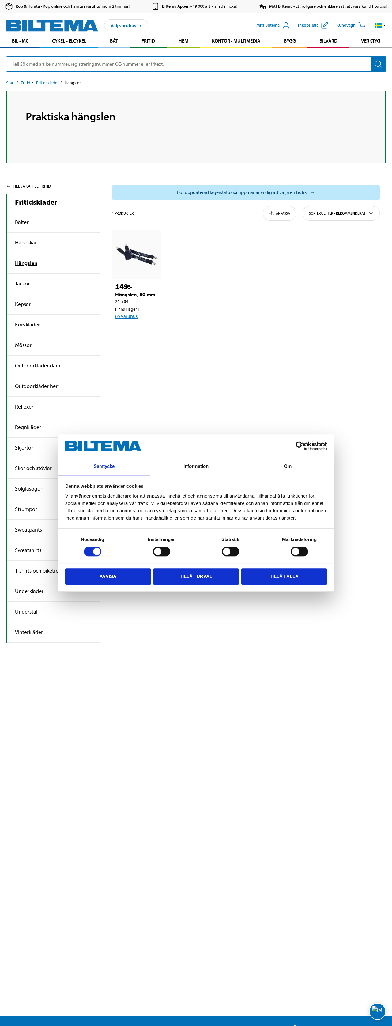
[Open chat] (377, 1011)
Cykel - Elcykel (69, 41)
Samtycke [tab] (104, 466)
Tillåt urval (196, 576)
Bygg (290, 41)
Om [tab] (288, 466)
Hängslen (26, 263)
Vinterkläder (29, 632)
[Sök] (378, 64)
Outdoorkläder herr (37, 386)
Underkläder (29, 591)
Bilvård (328, 41)
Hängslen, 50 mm (135, 294)
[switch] (161, 551)
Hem (183, 41)
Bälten (22, 222)
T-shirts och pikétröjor (40, 570)
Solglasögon (29, 488)
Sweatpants (28, 529)
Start (10, 82)
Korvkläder (27, 324)
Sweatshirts (28, 550)
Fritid (148, 41)
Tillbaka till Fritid (32, 186)
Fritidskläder (47, 82)
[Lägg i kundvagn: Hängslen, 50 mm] (140, 332)
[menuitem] (20, 41)
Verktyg (370, 41)
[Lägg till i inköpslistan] (122, 332)
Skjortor (24, 447)
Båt (114, 41)
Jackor (22, 283)
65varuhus (126, 316)
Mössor (23, 345)
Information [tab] (196, 466)
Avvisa (108, 576)
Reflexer (24, 406)
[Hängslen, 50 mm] (136, 254)
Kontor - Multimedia (236, 41)
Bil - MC (20, 41)
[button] (380, 25)
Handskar (26, 242)
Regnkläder (28, 427)
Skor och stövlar (33, 468)
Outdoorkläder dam (37, 365)
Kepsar (23, 304)
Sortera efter (337, 213)
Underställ (27, 611)
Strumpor (26, 509)
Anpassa (283, 213)
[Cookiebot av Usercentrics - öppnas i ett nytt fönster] (300, 445)
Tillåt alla (284, 576)
